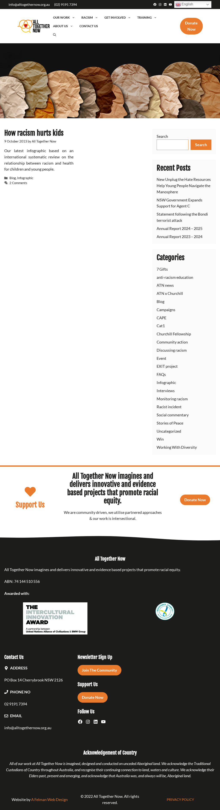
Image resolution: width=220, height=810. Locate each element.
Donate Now (195, 499)
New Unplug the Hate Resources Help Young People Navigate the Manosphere (184, 185)
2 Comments (18, 183)
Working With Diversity (177, 447)
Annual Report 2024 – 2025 (179, 228)
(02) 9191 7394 (65, 4)
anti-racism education (175, 277)
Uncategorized (169, 431)
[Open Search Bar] (54, 34)
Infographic (25, 178)
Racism (87, 17)
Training (144, 17)
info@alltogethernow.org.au (29, 4)
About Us (60, 26)
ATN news (165, 285)
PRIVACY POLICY (180, 799)
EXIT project (167, 366)
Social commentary (173, 414)
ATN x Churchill (170, 293)
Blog (12, 178)
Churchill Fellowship (174, 334)
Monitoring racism (172, 398)
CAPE (161, 317)
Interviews (166, 390)
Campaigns (166, 309)
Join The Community (99, 670)
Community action (172, 342)
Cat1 (161, 325)
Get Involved (115, 17)
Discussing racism (172, 350)
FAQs (161, 374)
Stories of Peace (170, 423)
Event (161, 358)
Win (160, 439)
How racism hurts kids (34, 133)
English (187, 4)
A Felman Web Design (49, 799)
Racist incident (169, 406)
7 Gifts (162, 269)
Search (162, 136)
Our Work (61, 17)
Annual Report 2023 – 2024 (179, 236)
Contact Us (88, 26)
